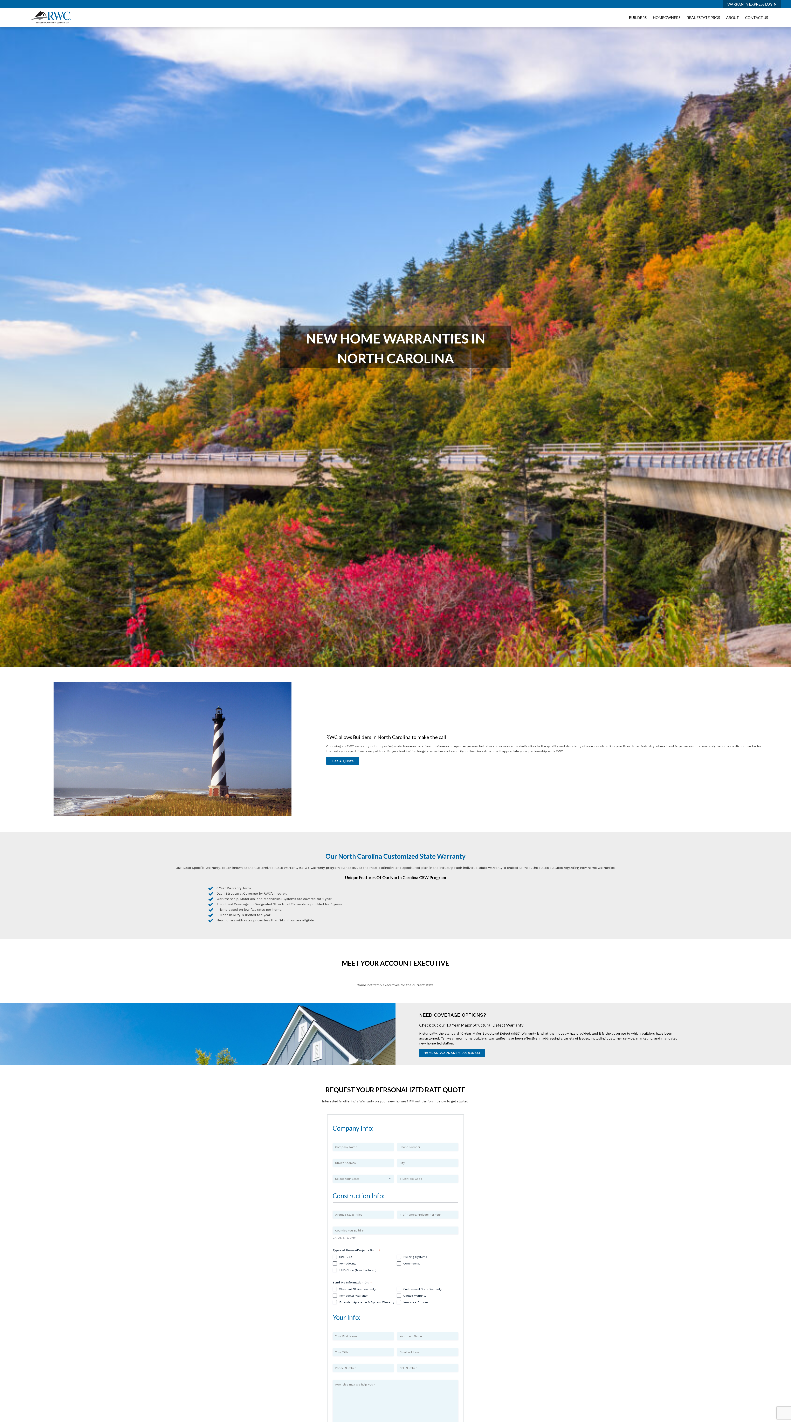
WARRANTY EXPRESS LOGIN (752, 4)
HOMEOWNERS (666, 17)
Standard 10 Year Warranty (357, 1289)
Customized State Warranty (422, 1289)
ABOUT (732, 17)
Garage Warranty (414, 1295)
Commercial (411, 1263)
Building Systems (415, 1257)
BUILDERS (638, 17)
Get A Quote (343, 761)
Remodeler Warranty (353, 1295)
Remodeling (347, 1263)
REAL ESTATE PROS (703, 17)
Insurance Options (415, 1302)
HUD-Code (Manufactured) (357, 1270)
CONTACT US (756, 17)
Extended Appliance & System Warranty (366, 1302)
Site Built (345, 1257)
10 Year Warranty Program (452, 1053)
